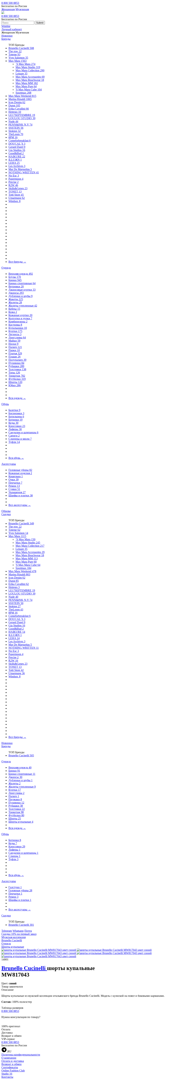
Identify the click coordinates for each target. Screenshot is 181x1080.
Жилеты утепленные (22, 305)
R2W (13, 185)
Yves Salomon (18, 57)
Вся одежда (17, 398)
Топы (14, 372)
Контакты (7, 1076)
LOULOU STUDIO (21, 118)
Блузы (14, 276)
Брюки (15, 280)
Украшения (17, 492)
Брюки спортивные (22, 283)
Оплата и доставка (12, 1060)
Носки (13, 343)
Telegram (6, 930)
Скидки (6, 514)
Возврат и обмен (11, 1064)
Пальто (15, 347)
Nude (13, 121)
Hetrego (14, 111)
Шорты (15, 382)
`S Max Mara (25, 64)
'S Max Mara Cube (29, 89)
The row (15, 51)
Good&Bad (16, 153)
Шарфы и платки (20, 495)
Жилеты (15, 302)
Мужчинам (22, 9)
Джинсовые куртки (22, 289)
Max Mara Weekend (22, 95)
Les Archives (16, 166)
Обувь (5, 404)
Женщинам (8, 9)
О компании (8, 1057)
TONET (15, 191)
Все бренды (17, 261)
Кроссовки (16, 426)
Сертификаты (9, 1067)
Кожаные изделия (20, 473)
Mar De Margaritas (20, 169)
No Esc (13, 175)
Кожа (12, 311)
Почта (28, 930)
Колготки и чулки (20, 318)
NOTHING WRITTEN (23, 172)
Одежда (6, 267)
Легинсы (14, 334)
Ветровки (16, 286)
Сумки (14, 489)
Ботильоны (16, 416)
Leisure (21, 73)
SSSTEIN (15, 127)
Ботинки (15, 419)
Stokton (14, 130)
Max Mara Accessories (30, 76)
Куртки (15, 331)
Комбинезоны (17, 321)
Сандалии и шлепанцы (23, 432)
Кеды (13, 422)
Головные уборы (20, 469)
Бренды (6, 38)
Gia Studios (16, 150)
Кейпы (14, 308)
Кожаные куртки (20, 315)
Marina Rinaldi (20, 99)
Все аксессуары (19, 505)
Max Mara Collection (30, 70)
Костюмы (15, 324)
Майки (14, 340)
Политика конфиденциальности (20, 1054)
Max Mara (17, 60)
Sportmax (23, 92)
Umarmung (16, 197)
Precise (13, 181)
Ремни (14, 485)
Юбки (14, 385)
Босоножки (16, 413)
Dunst (14, 105)
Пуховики (16, 362)
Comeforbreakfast (19, 140)
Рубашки (16, 366)
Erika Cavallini (18, 108)
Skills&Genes (17, 188)
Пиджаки (15, 799)
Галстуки (15, 887)
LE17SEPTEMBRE (21, 115)
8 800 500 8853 (10, 2)
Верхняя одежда (20, 273)
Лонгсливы (17, 337)
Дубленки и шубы (20, 296)
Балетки (14, 410)
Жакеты (15, 299)
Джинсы (16, 292)
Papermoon (15, 178)
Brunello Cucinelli (21, 48)
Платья (15, 353)
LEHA (14, 162)
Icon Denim (16, 102)
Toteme (14, 54)
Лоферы (15, 429)
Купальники (17, 327)
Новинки (7, 35)
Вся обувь (16, 457)
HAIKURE (16, 156)
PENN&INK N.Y (20, 124)
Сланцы (14, 856)
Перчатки (15, 482)
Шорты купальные (20, 821)
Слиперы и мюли (20, 438)
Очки (13, 479)
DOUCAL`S (16, 143)
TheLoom (15, 134)
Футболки (17, 378)
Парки (14, 350)
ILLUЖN (15, 159)
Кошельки (15, 476)
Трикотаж (16, 375)
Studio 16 (6, 1073)
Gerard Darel (16, 146)
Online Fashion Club (13, 1070)
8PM (12, 137)
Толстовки (17, 369)
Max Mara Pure (26, 86)
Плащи (14, 356)
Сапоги (14, 435)
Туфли (14, 441)
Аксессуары (8, 463)
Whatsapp (18, 930)
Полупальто (17, 359)
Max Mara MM (27, 83)
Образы (6, 511)
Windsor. (14, 201)
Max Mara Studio (28, 67)
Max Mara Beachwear (30, 79)
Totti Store (16, 194)
